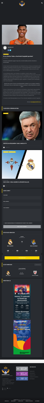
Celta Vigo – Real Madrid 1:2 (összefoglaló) (16, 182)
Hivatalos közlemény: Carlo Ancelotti (15, 143)
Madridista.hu (16, 399)
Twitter (9, 388)
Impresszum (32, 371)
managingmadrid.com (35, 101)
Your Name (5, 195)
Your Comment (6, 207)
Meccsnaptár (37, 264)
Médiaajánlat (32, 373)
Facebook (4, 388)
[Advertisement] (22, 14)
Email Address (6, 201)
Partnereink (32, 378)
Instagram (5, 389)
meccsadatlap (22, 257)
